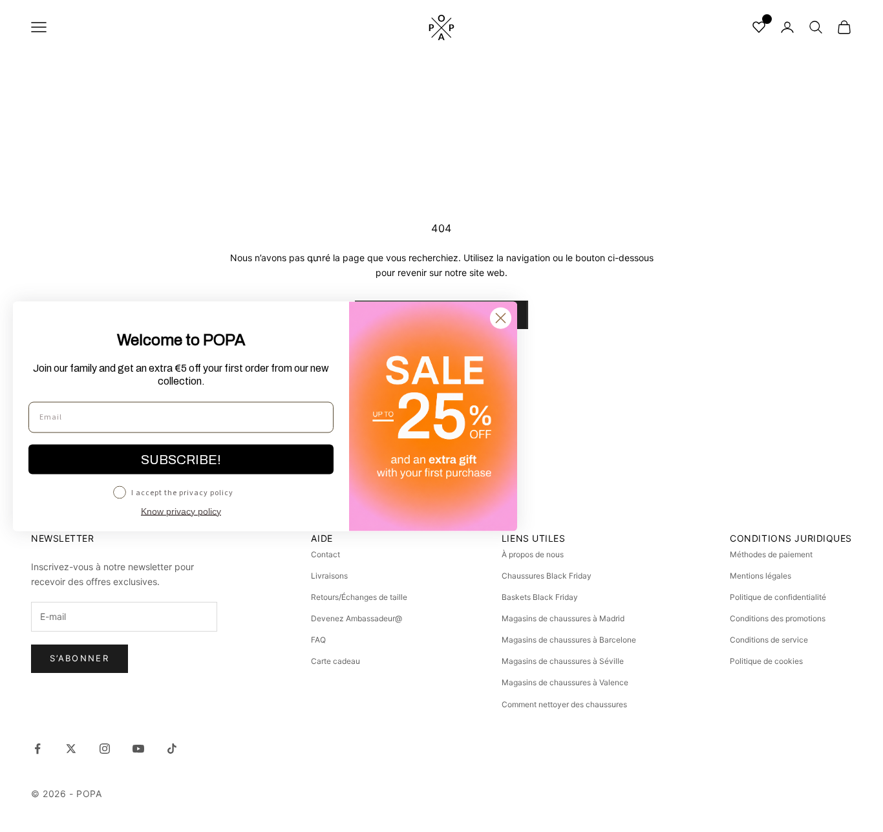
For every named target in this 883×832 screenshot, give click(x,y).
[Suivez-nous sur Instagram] (104, 748)
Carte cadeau (335, 661)
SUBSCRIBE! (181, 459)
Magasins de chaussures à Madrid (563, 618)
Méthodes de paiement (771, 554)
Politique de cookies (766, 661)
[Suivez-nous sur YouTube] (138, 748)
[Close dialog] (500, 317)
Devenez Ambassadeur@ (356, 618)
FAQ (318, 640)
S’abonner (79, 658)
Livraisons (329, 576)
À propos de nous (533, 554)
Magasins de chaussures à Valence (565, 682)
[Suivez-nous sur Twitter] (71, 748)
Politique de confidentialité (778, 597)
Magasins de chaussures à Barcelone (569, 640)
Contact (325, 554)
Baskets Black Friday (540, 597)
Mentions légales (760, 576)
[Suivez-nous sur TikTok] (171, 748)
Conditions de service (769, 640)
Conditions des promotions (777, 618)
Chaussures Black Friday (546, 576)
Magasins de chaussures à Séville (563, 661)
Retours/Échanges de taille (359, 597)
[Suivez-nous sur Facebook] (37, 748)
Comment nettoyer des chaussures (564, 704)
